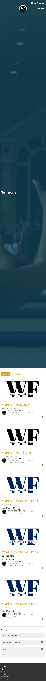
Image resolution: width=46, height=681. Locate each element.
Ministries (5, 677)
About (3, 669)
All (4, 654)
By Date (5, 374)
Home (3, 667)
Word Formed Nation (11, 635)
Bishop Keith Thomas (22, 642)
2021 (22, 649)
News (3, 674)
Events (4, 672)
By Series (16, 374)
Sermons (4, 679)
